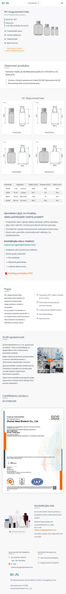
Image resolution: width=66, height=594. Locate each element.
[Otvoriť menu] (62, 3)
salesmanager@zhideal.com (22, 567)
